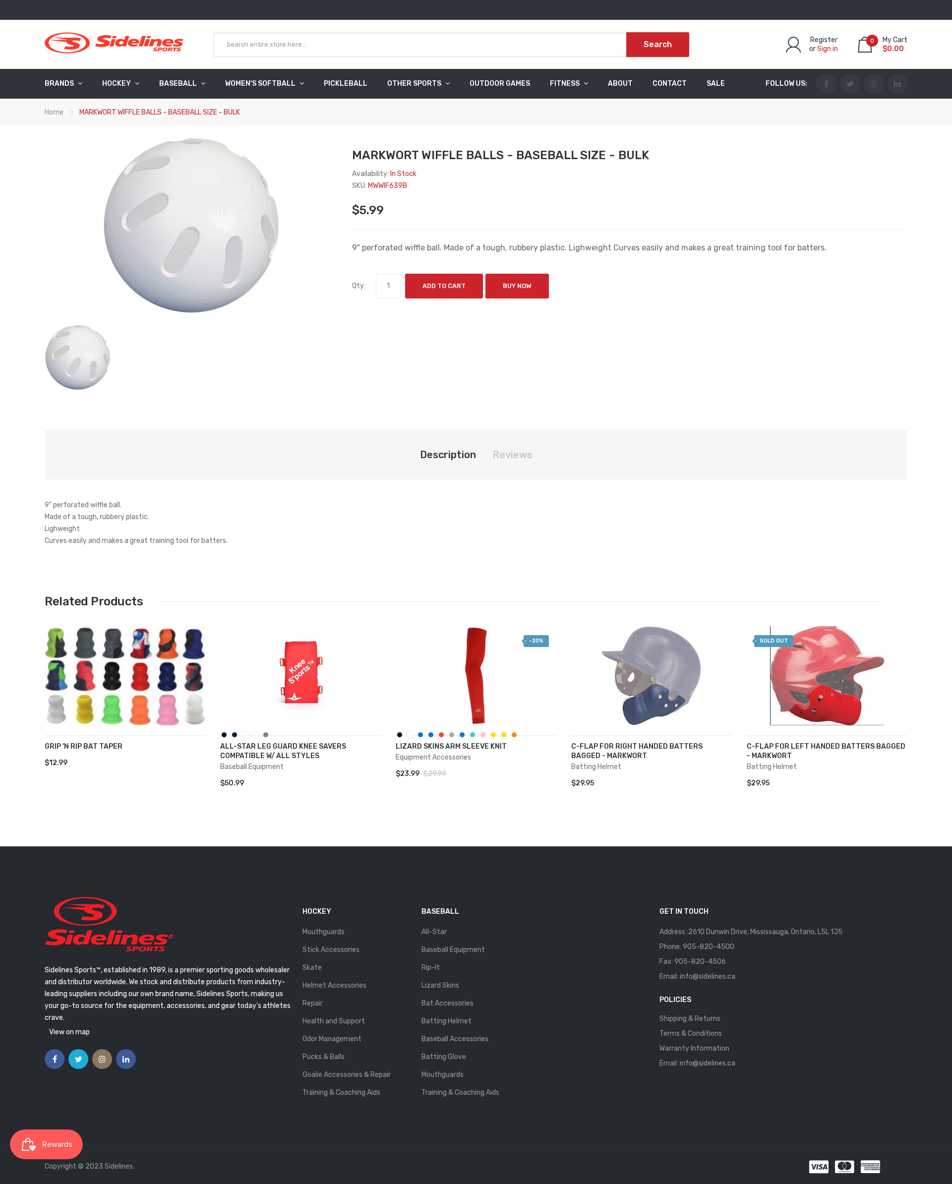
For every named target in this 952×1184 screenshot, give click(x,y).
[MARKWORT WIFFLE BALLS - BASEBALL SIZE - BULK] (78, 357)
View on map (69, 1032)
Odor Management (331, 1039)
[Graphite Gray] (451, 734)
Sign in (827, 49)
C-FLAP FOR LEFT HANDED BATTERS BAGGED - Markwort (826, 751)
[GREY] (265, 734)
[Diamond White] (410, 734)
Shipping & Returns (689, 1018)
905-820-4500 (708, 947)
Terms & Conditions (690, 1033)
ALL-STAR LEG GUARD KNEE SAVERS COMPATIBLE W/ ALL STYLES (283, 751)
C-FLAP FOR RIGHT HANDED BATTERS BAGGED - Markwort (637, 751)
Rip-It (430, 967)
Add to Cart (444, 286)
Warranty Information (694, 1048)
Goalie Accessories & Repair (346, 1074)
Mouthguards (323, 932)
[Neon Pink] (482, 734)
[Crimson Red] (441, 734)
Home (54, 112)
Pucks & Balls (323, 1057)
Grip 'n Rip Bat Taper (83, 746)
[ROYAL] (244, 734)
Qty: (358, 286)
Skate (312, 967)
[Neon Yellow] (503, 734)
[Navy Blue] (430, 734)
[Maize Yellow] (493, 734)
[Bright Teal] (472, 734)
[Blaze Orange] (514, 734)
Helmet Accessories (334, 985)
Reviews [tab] (512, 455)
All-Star (434, 932)
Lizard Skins (440, 985)
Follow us (785, 83)
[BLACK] (224, 734)
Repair (312, 1003)
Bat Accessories (447, 1003)
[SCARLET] (255, 734)
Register (823, 40)
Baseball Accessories (454, 1039)
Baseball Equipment (453, 950)
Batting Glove (443, 1057)
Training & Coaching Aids (341, 1092)
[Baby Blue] (462, 734)
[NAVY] (234, 734)
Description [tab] (448, 455)
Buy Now (517, 286)
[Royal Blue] (420, 734)
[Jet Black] (399, 734)
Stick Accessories (330, 950)
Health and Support (333, 1021)
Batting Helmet (446, 1021)
